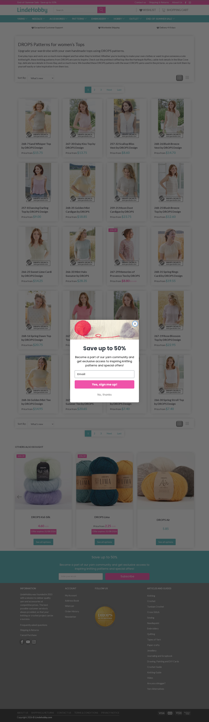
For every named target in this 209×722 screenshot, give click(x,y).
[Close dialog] (135, 323)
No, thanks (104, 395)
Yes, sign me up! (104, 384)
